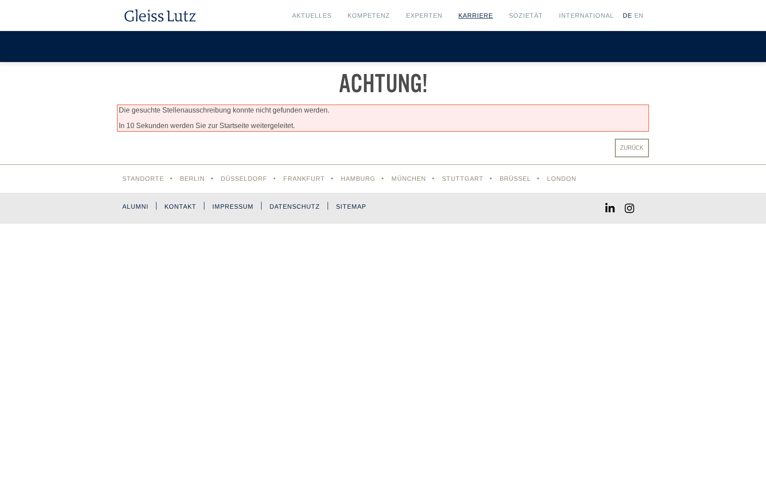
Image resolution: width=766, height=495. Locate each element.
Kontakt (180, 206)
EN (639, 15)
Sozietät (526, 15)
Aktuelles (312, 15)
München (408, 178)
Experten (424, 15)
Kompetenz (369, 15)
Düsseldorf (244, 178)
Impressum (233, 206)
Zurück (632, 147)
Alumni (135, 206)
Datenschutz (295, 206)
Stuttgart (463, 178)
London (561, 178)
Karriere (475, 15)
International (586, 15)
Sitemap (351, 206)
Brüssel (515, 178)
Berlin (192, 178)
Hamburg (358, 178)
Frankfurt (304, 178)
